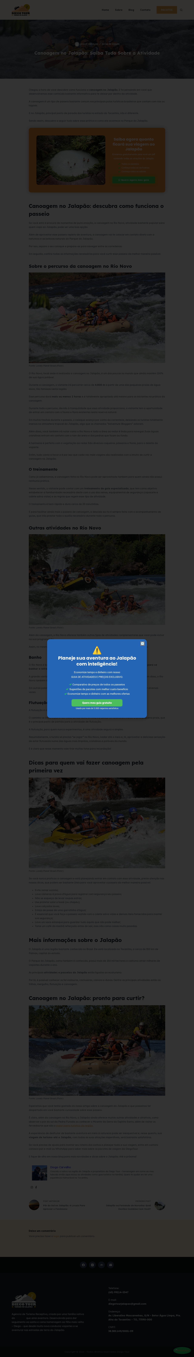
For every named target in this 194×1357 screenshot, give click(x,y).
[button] (142, 643)
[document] (97, 678)
